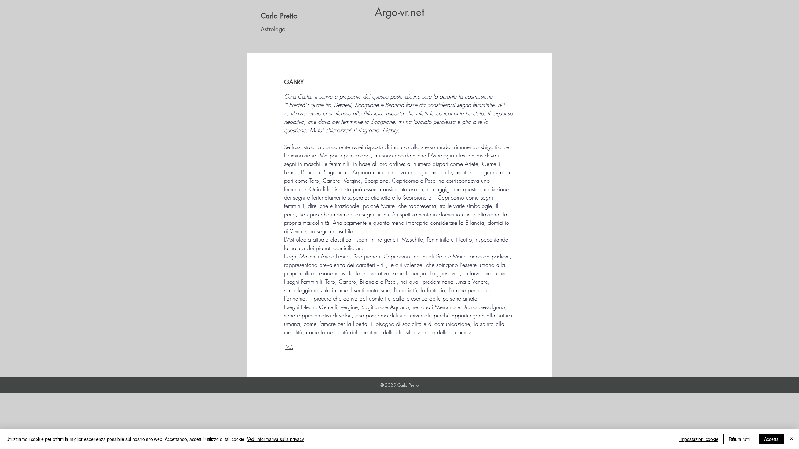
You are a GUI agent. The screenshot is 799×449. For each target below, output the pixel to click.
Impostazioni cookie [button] (698, 439)
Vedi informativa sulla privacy (275, 439)
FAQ (289, 347)
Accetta (771, 439)
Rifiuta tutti (739, 439)
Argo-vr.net (399, 12)
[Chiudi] (791, 439)
